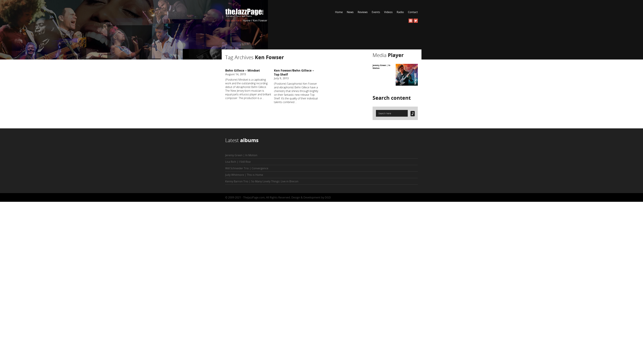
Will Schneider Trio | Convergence (246, 168)
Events (376, 12)
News (350, 12)
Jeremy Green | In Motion (241, 155)
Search (392, 97)
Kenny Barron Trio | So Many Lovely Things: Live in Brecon (261, 181)
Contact (413, 12)
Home (339, 12)
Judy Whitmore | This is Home (244, 175)
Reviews (363, 12)
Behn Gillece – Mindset (242, 70)
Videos (388, 12)
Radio (400, 12)
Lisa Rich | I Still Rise (238, 162)
